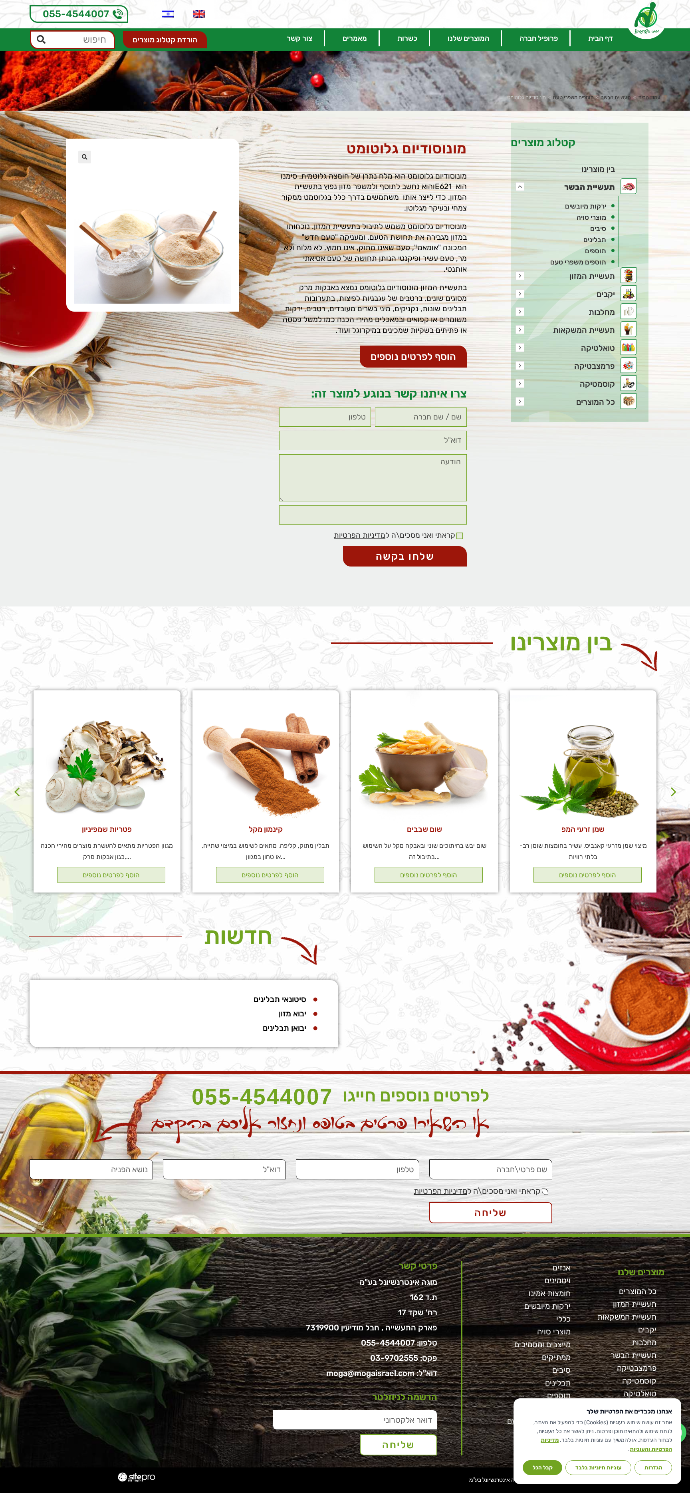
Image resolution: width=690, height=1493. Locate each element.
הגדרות (653, 1467)
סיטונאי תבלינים (280, 999)
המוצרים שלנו (468, 38)
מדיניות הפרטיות (359, 535)
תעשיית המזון (592, 276)
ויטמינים (558, 1280)
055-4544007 (76, 14)
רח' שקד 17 (417, 1312)
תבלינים (594, 240)
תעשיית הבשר (616, 97)
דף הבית (600, 38)
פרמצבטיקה (594, 366)
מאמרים (355, 38)
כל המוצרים (595, 402)
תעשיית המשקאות (584, 330)
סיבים (598, 229)
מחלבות (602, 312)
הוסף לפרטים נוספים (587, 875)
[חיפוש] (41, 40)
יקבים (606, 294)
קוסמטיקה (597, 384)
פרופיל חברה (538, 38)
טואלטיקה (598, 348)
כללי (563, 1319)
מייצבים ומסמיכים (542, 1344)
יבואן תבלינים (284, 1028)
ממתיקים (556, 1357)
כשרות (407, 38)
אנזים (562, 1267)
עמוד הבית (649, 97)
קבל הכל (543, 1467)
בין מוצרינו (598, 169)
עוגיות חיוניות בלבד (598, 1467)
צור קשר (299, 38)
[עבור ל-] (199, 14)
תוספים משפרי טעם (573, 97)
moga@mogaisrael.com (370, 1373)
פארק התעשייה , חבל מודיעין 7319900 (371, 1327)
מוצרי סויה (591, 217)
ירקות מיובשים (585, 206)
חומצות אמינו (550, 1293)
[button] (413, 357)
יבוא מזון (292, 1013)
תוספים (595, 251)
